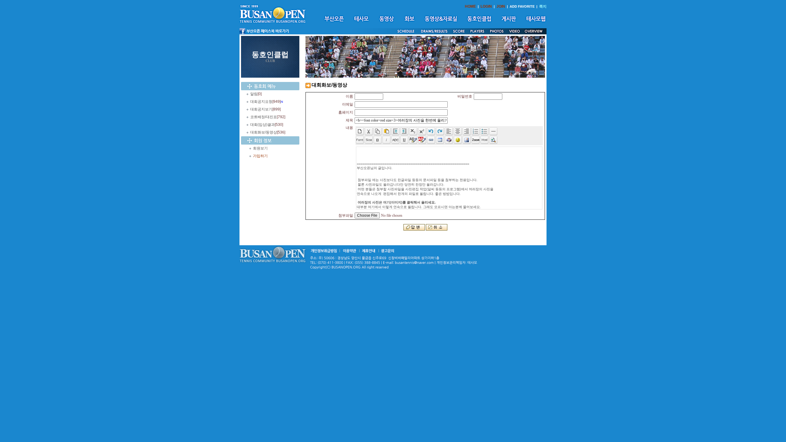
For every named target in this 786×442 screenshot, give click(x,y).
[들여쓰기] (404, 131)
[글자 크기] (369, 140)
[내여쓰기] (395, 131)
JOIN (500, 6)
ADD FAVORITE (522, 6)
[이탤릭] (387, 140)
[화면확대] (476, 140)
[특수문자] (449, 140)
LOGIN (486, 6)
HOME (470, 6)
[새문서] (360, 131)
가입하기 (260, 156)
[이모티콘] (458, 140)
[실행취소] (431, 131)
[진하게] (378, 140)
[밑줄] (404, 140)
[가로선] (493, 131)
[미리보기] (493, 140)
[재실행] (440, 131)
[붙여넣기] (387, 131)
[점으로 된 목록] (484, 131)
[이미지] (467, 140)
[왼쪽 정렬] (449, 131)
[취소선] (395, 140)
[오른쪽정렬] (467, 131)
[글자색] (413, 140)
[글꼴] (360, 140)
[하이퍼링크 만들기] (431, 140)
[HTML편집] (484, 140)
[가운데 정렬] (458, 131)
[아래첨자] (422, 131)
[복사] (378, 131)
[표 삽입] (440, 140)
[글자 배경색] (422, 140)
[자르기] (369, 131)
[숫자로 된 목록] (476, 131)
